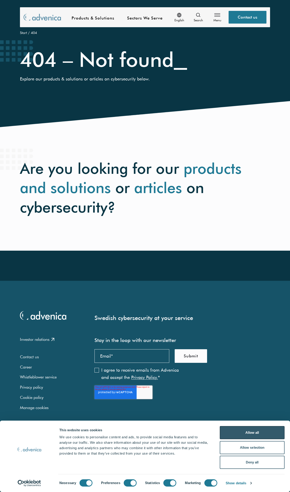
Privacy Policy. (144, 377)
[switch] (130, 483)
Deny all (252, 462)
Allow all (252, 432)
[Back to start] (42, 17)
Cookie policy (32, 397)
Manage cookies (34, 407)
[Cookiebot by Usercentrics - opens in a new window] (29, 483)
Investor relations (34, 339)
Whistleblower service (38, 377)
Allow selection (252, 447)
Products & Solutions (93, 18)
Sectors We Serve (145, 18)
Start (23, 32)
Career (26, 367)
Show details (236, 483)
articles (158, 188)
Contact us (247, 17)
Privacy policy (31, 387)
